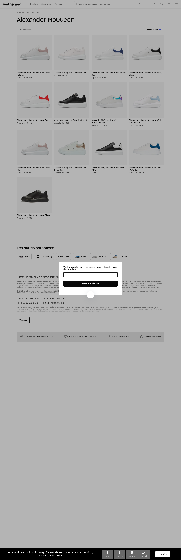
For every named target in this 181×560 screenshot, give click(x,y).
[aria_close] (90, 294)
